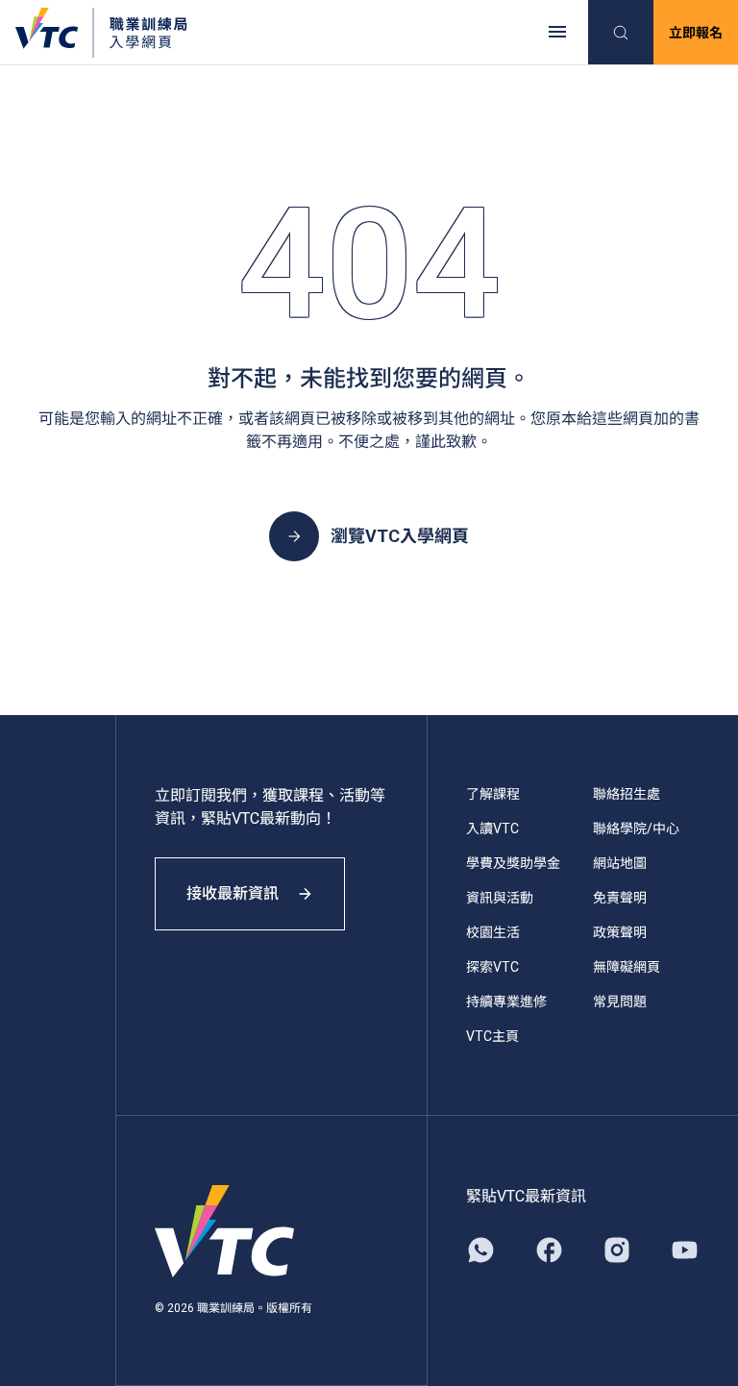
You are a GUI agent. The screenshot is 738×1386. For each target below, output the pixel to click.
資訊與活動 (499, 897)
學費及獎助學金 (513, 863)
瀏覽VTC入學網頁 (400, 536)
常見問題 (620, 1001)
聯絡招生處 (626, 794)
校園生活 (493, 932)
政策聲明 (620, 932)
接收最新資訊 (232, 893)
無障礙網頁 (626, 967)
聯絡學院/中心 (636, 828)
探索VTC (492, 967)
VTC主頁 (492, 1036)
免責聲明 (620, 897)
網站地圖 (620, 863)
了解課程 (493, 794)
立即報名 (696, 32)
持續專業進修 (506, 1001)
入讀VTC (492, 828)
